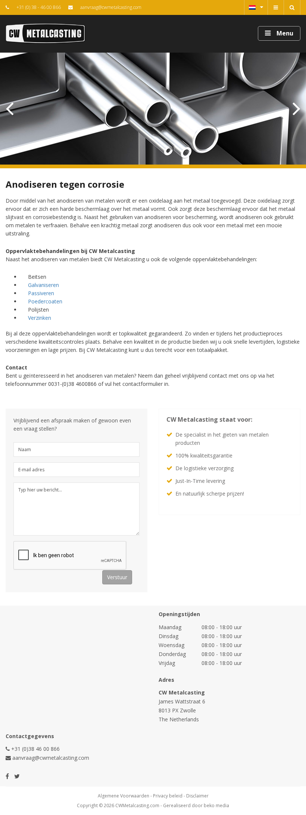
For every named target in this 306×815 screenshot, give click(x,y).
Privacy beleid (167, 796)
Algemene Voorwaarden (123, 796)
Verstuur (117, 577)
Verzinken (39, 317)
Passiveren (41, 293)
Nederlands (256, 7)
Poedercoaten (45, 301)
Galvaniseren (43, 284)
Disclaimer (197, 796)
